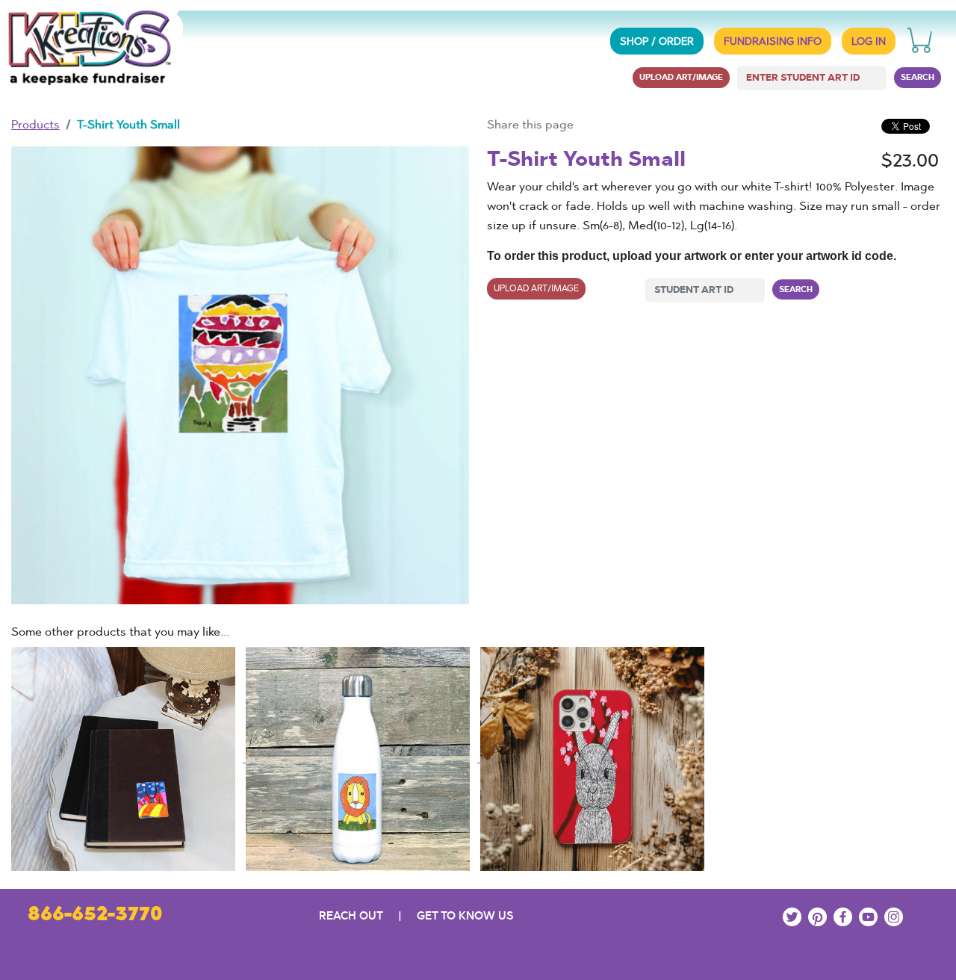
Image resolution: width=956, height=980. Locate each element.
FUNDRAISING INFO (773, 41)
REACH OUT (351, 915)
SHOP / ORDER (657, 41)
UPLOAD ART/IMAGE (681, 77)
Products (35, 124)
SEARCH (917, 77)
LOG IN (868, 41)
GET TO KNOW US (465, 915)
